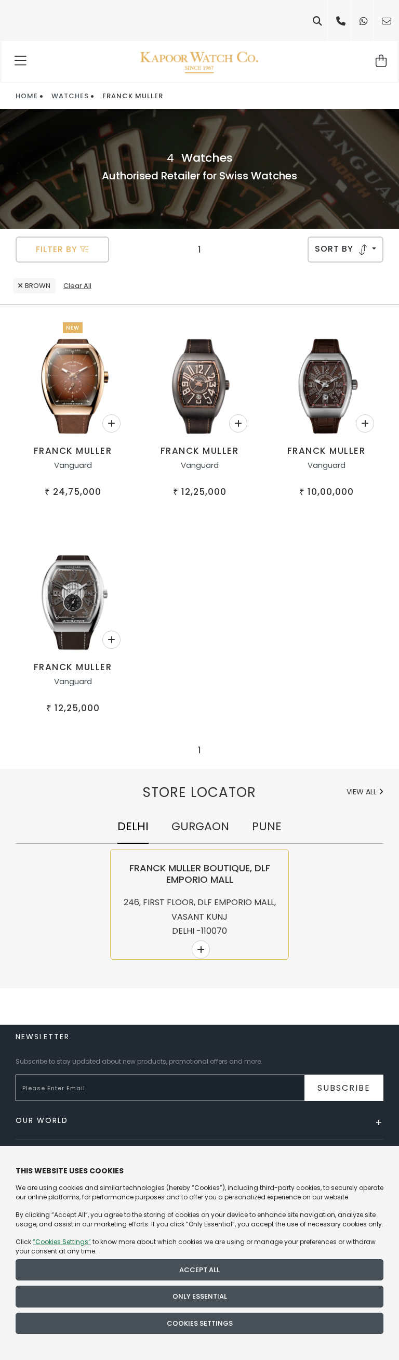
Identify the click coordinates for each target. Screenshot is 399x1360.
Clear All (77, 286)
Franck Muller (73, 450)
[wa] (364, 21)
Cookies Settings (200, 1323)
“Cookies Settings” (62, 1241)
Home (27, 96)
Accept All (199, 1270)
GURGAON (200, 826)
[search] (317, 21)
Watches (70, 96)
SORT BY (335, 249)
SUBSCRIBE (343, 1088)
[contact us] (386, 21)
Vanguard (73, 465)
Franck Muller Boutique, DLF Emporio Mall (199, 873)
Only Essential (199, 1296)
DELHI (133, 826)
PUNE (267, 826)
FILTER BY (58, 249)
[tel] (340, 21)
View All (363, 792)
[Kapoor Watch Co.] (199, 62)
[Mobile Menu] (21, 61)
